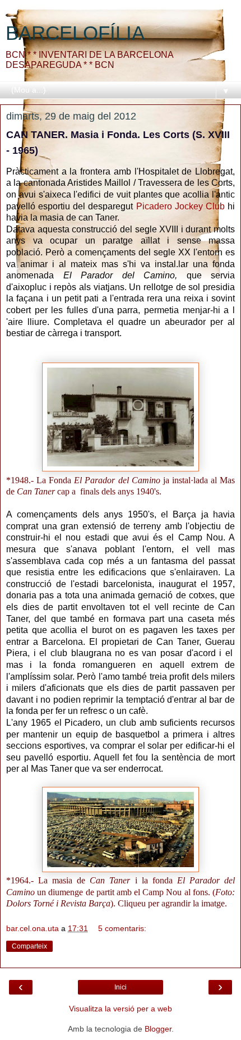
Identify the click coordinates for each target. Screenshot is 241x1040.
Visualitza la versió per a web (120, 1008)
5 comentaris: (122, 928)
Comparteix (29, 946)
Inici (120, 987)
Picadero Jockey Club (180, 206)
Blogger (158, 1028)
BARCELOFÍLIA (75, 33)
